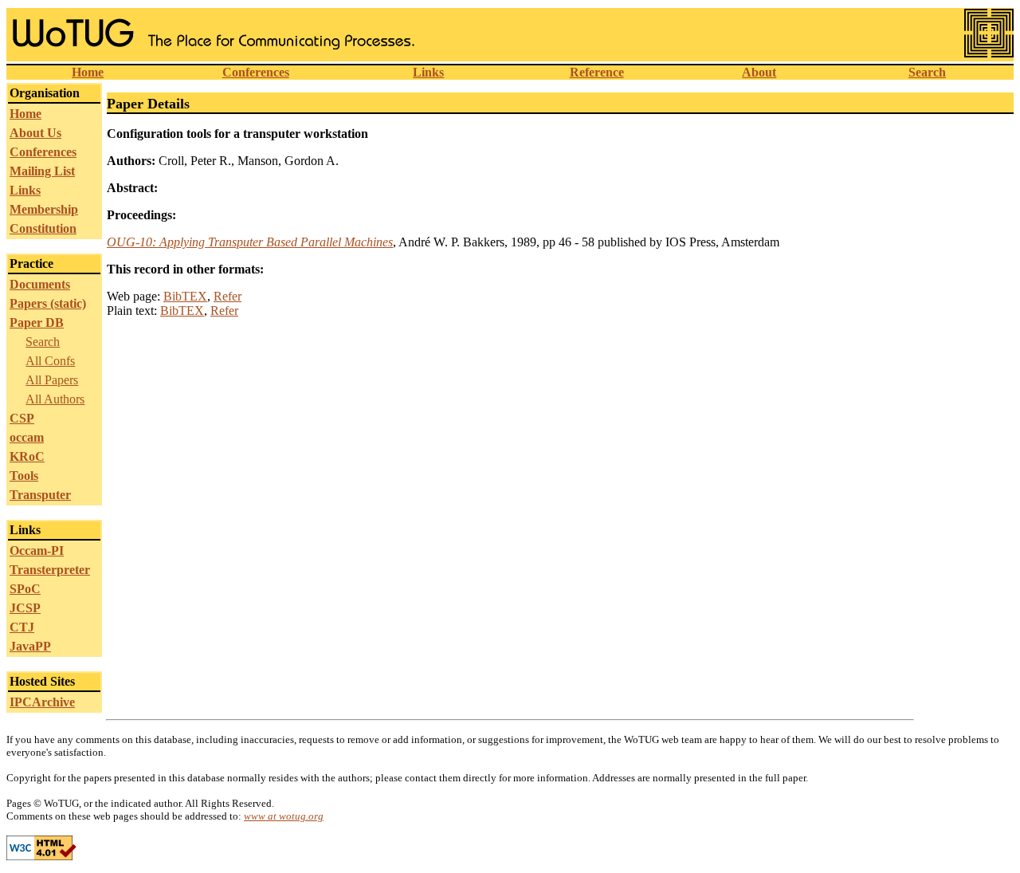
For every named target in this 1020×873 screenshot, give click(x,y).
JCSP (25, 608)
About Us (35, 133)
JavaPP (30, 646)
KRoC (27, 456)
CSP (22, 418)
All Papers (52, 380)
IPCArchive (42, 702)
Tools (24, 475)
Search (927, 72)
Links (428, 72)
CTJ (22, 627)
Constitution (43, 228)
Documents (40, 284)
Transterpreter (50, 569)
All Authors (55, 399)
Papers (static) (48, 303)
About (759, 72)
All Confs (50, 361)
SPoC (25, 589)
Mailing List (42, 171)
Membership (44, 209)
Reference (597, 72)
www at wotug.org (284, 816)
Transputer (40, 494)
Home (88, 72)
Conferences (255, 72)
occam (27, 437)
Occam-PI (37, 550)
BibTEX (185, 296)
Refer (227, 296)
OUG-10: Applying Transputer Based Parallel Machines (250, 242)
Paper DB (37, 322)
